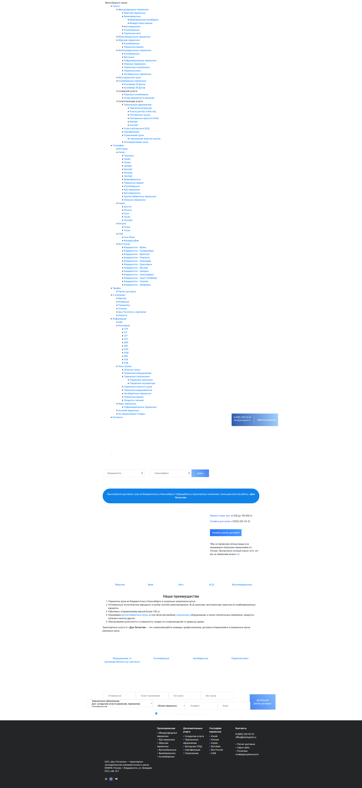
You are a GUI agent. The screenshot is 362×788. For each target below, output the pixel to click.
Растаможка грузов (140, 115)
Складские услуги (194, 736)
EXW (126, 352)
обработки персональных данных (193, 714)
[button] (116, 2)
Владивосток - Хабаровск (137, 284)
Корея (121, 203)
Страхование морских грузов (145, 138)
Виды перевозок (127, 403)
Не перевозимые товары (131, 414)
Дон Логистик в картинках (132, 312)
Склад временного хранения (139, 98)
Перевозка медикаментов (138, 390)
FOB (126, 363)
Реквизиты (124, 305)
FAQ (120, 322)
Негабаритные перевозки (137, 74)
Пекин (127, 162)
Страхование (192, 753)
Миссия (122, 298)
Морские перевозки (134, 13)
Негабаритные (200, 658)
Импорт (134, 121)
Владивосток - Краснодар (137, 261)
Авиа (150, 584)
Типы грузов (125, 366)
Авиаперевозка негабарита (144, 19)
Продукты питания (134, 400)
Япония (122, 223)
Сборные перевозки (135, 64)
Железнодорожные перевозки (134, 50)
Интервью (123, 301)
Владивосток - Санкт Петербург (140, 278)
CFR (126, 329)
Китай (121, 152)
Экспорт (134, 125)
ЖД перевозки (132, 189)
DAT (126, 346)
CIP (126, 335)
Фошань (128, 172)
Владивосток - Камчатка (137, 257)
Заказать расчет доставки (225, 532)
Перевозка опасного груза (138, 386)
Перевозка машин (134, 47)
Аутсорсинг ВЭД (193, 746)
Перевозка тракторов (141, 380)
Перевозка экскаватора (142, 383)
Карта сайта (243, 747)
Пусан (127, 216)
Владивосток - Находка (136, 271)
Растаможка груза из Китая (144, 118)
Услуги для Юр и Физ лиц (143, 111)
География (118, 145)
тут (238, 554)
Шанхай (128, 169)
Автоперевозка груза (129, 77)
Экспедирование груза (136, 142)
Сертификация (131, 132)
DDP (126, 349)
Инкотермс (124, 325)
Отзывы (122, 308)
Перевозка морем (133, 182)
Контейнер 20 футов (134, 84)
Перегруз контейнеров (136, 94)
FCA (126, 359)
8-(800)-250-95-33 (242, 417)
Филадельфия (131, 240)
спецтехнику (182, 615)
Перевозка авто (132, 33)
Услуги (116, 6)
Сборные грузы (132, 369)
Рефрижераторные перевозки (140, 60)
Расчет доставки (127, 291)
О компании (119, 295)
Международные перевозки (133, 9)
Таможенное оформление (137, 104)
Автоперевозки (132, 26)
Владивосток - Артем (135, 247)
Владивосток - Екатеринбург (139, 250)
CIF (125, 332)
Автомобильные (167, 750)
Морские (120, 584)
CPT (126, 339)
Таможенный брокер (141, 108)
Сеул (126, 213)
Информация (119, 318)
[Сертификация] (119, 706)
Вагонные (129, 57)
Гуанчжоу (129, 155)
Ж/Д (211, 584)
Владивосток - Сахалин (136, 281)
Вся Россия (124, 244)
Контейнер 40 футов (134, 87)
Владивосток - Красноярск (138, 264)
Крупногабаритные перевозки (140, 196)
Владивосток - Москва (136, 267)
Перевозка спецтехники (137, 67)
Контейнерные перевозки (132, 81)
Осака (127, 227)
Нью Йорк (129, 237)
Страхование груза (134, 135)
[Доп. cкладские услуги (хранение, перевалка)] (119, 703)
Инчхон (128, 210)
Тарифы (117, 288)
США (120, 233)
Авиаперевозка (167, 753)
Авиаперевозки (132, 16)
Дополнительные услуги (192, 730)
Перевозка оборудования (137, 373)
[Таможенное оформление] (119, 701)
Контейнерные (132, 30)
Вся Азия (122, 149)
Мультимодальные (242, 584)
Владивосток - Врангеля (136, 254)
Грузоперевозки (166, 728)
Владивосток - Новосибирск (139, 274)
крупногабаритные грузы (134, 615)
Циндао (128, 166)
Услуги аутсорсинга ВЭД (136, 128)
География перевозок (215, 730)
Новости (122, 315)
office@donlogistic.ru (242, 420)
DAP (126, 342)
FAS (126, 356)
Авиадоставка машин (141, 23)
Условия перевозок (128, 410)
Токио (127, 230)
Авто (181, 584)
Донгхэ (128, 206)
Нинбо (127, 159)
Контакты (118, 417)
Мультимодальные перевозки (134, 36)
